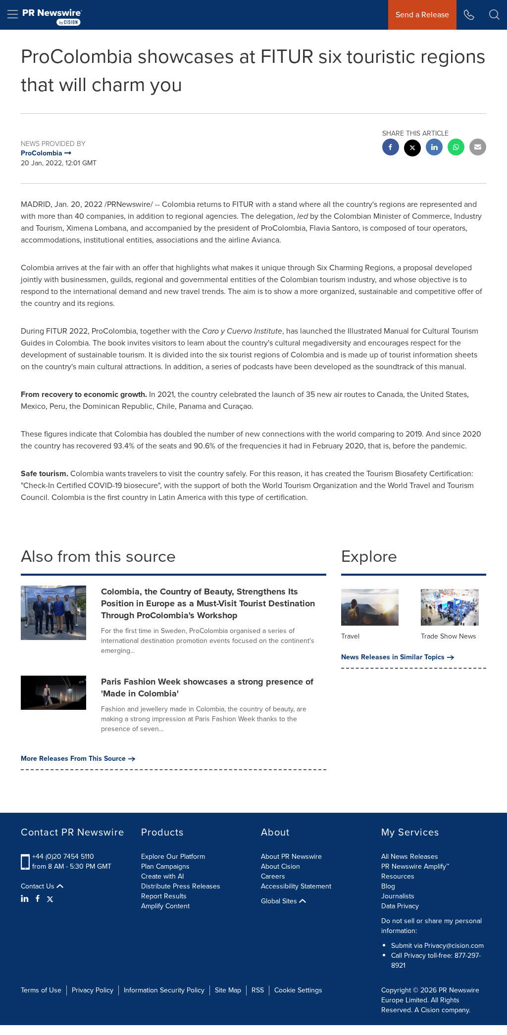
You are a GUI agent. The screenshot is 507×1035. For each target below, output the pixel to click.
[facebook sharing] (390, 148)
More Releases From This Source (73, 759)
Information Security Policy (164, 990)
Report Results (164, 896)
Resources (397, 876)
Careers (273, 876)
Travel (350, 636)
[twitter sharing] (412, 149)
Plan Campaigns (165, 866)
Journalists (397, 896)
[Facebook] (37, 899)
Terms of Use (41, 990)
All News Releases (409, 856)
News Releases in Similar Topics (393, 657)
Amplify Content (165, 906)
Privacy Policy (92, 990)
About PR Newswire (291, 856)
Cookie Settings (298, 990)
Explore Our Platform (173, 856)
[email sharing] (477, 148)
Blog (388, 886)
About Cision (280, 866)
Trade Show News (448, 636)
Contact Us (38, 886)
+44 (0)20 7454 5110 (63, 856)
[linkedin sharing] (434, 148)
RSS (258, 990)
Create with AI (162, 876)
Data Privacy (400, 906)
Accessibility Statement (296, 886)
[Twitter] (50, 899)
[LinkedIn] (26, 899)
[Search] (494, 15)
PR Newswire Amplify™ (415, 866)
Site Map (228, 990)
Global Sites (280, 901)
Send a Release (422, 14)
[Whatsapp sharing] (456, 148)
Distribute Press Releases (180, 886)
